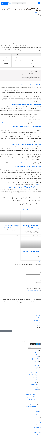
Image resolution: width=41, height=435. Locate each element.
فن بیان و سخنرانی (33, 375)
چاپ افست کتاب (32, 401)
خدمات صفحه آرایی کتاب (30, 397)
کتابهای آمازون (34, 387)
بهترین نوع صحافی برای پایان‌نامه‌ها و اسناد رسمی (31, 78)
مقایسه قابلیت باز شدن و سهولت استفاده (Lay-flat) (30, 76)
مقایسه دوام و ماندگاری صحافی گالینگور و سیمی (31, 73)
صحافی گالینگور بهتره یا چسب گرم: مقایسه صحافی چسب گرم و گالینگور (31, 227)
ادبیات (36, 382)
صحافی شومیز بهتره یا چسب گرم (31, 251)
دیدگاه (39, 272)
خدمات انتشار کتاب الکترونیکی (31, 406)
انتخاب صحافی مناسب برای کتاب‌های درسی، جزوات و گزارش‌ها (29, 79)
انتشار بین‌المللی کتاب (33, 404)
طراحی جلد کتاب (32, 399)
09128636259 (38, 184)
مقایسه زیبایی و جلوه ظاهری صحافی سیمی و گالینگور (30, 74)
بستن (40, 418)
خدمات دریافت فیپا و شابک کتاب (29, 394)
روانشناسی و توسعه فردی (32, 370)
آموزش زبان (34, 380)
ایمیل (40, 277)
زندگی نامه (35, 379)
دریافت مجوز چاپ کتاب (30, 392)
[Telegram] (37, 344)
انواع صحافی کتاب (19, 162)
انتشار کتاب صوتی (33, 407)
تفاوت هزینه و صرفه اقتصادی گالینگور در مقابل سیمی (30, 77)
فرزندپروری (35, 377)
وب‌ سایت (39, 280)
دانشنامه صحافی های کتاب (36, 15)
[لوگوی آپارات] (39, 344)
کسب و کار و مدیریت (33, 372)
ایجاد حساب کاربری (37, 427)
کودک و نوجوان (34, 384)
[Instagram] (34, 344)
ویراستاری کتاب (32, 396)
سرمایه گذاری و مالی (33, 374)
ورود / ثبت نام (36, 414)
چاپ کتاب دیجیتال (31, 402)
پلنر (36, 385)
